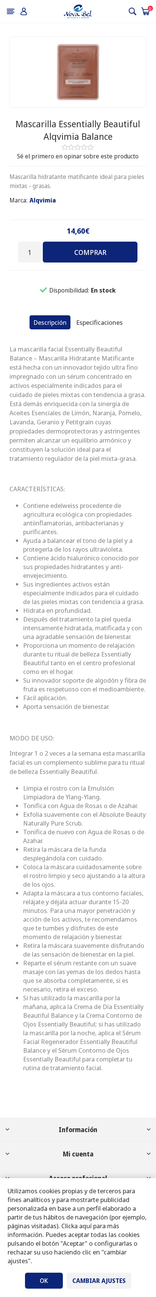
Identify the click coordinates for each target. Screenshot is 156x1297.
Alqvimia (43, 200)
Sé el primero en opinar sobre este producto (78, 156)
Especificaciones (99, 322)
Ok (44, 1280)
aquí (85, 1225)
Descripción (50, 322)
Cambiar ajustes (99, 1280)
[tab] (50, 322)
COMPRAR (90, 252)
